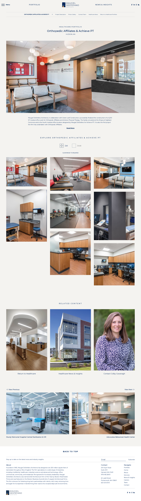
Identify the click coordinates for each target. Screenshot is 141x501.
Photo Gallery (72, 14)
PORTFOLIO (34, 5)
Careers (126, 480)
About (126, 472)
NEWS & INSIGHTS (103, 5)
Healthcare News (93, 14)
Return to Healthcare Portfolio (108, 14)
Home (126, 470)
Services (126, 475)
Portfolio (127, 467)
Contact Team (82, 14)
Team (126, 482)
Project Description (60, 14)
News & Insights (129, 477)
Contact (126, 485)
